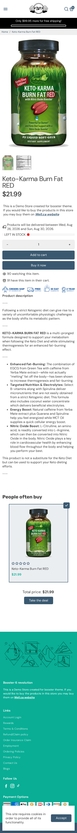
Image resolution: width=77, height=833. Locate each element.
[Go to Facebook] (6, 787)
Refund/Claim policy (15, 734)
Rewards (8, 723)
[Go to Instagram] (12, 787)
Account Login (12, 717)
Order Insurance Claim (17, 740)
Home (5, 31)
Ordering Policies (13, 751)
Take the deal (38, 600)
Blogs (6, 768)
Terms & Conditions (15, 728)
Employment (11, 745)
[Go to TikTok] (18, 787)
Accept (61, 818)
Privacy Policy (12, 757)
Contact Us (10, 763)
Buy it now (38, 265)
